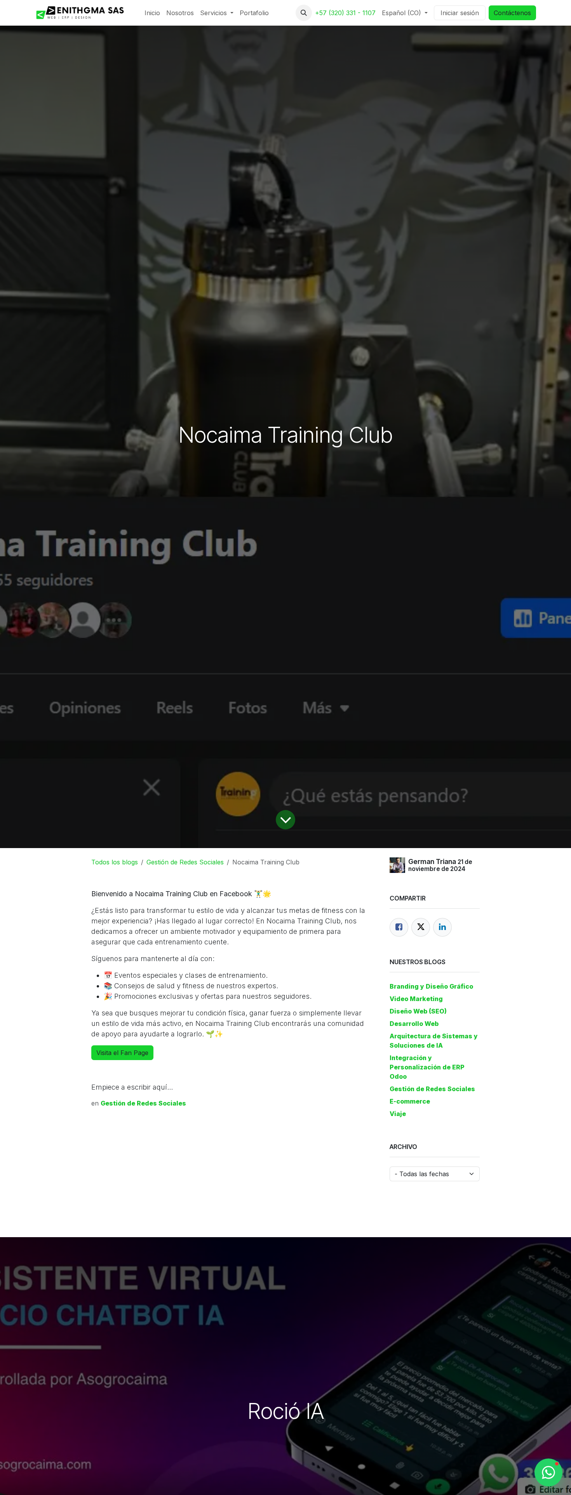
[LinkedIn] (442, 927)
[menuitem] (152, 13)
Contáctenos (512, 13)
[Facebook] (399, 927)
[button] (304, 13)
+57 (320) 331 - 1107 (345, 13)
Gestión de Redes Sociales (185, 862)
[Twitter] (420, 927)
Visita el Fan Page (122, 1053)
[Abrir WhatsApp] (548, 1472)
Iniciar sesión (459, 13)
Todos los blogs (114, 862)
